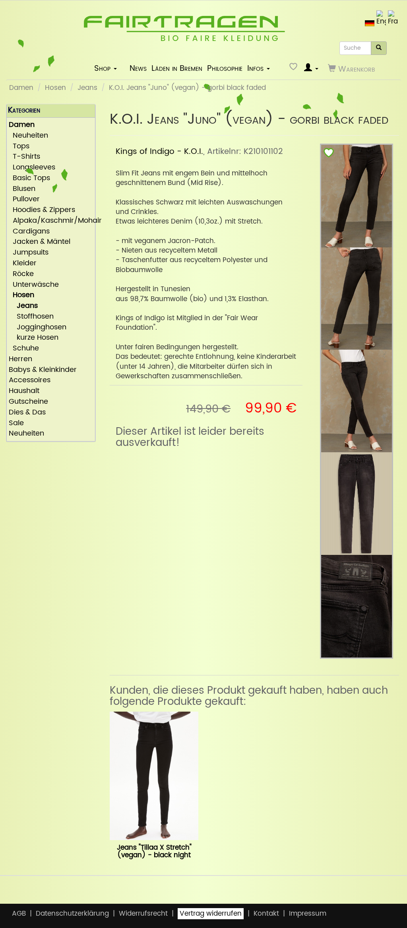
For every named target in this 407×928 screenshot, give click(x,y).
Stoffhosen (31, 316)
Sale (16, 423)
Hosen (55, 87)
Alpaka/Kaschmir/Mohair (51, 221)
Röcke (21, 274)
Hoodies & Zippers (42, 210)
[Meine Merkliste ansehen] (294, 69)
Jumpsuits (28, 252)
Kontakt (266, 913)
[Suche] (379, 48)
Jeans (87, 87)
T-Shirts (24, 157)
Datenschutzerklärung (72, 913)
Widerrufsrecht (143, 913)
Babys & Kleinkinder (43, 370)
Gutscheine (28, 402)
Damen (21, 87)
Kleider (23, 263)
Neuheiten (28, 135)
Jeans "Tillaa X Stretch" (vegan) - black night (154, 851)
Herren (20, 359)
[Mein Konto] (311, 69)
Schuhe (24, 348)
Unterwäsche (34, 285)
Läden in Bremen (176, 68)
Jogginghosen (37, 327)
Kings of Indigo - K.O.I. (159, 151)
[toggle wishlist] (328, 154)
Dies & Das (27, 412)
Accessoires (29, 380)
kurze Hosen (33, 338)
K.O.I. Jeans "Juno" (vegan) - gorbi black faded (187, 87)
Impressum (307, 913)
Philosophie (224, 68)
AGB (19, 913)
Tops (19, 146)
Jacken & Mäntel (39, 242)
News (138, 68)
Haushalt (24, 391)
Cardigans (29, 231)
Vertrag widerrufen (211, 913)
